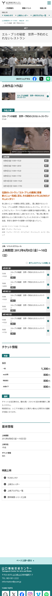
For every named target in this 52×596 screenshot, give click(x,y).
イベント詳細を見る (26, 275)
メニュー (49, 3)
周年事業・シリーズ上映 (16, 497)
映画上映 (43, 8)
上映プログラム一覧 (39, 15)
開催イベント (26, 8)
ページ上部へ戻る (24, 560)
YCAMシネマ (8, 15)
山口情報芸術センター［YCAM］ (9, 21)
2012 (27, 21)
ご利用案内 (9, 8)
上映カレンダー (22, 15)
